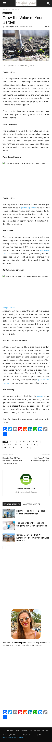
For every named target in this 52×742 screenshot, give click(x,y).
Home (5, 9)
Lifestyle (24, 730)
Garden (12, 442)
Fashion (45, 730)
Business (37, 730)
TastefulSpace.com (11, 26)
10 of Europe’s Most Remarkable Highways (40, 459)
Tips (30, 730)
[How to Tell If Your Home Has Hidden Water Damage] (9, 513)
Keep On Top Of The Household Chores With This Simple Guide (12, 461)
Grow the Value (34, 442)
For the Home (14, 9)
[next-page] (8, 547)
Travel (17, 730)
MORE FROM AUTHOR (31, 504)
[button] (4, 3)
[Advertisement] (26, 578)
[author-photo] (26, 485)
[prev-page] (4, 547)
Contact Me (9, 730)
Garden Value (22, 442)
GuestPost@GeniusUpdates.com (14, 737)
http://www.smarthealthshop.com (26, 492)
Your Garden (25, 448)
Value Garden (31, 445)
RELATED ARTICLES (12, 504)
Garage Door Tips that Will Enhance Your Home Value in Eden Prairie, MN (32, 538)
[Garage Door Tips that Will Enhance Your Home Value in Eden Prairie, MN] (9, 538)
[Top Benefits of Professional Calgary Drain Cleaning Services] (9, 525)
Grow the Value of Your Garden (14, 445)
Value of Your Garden (11, 448)
